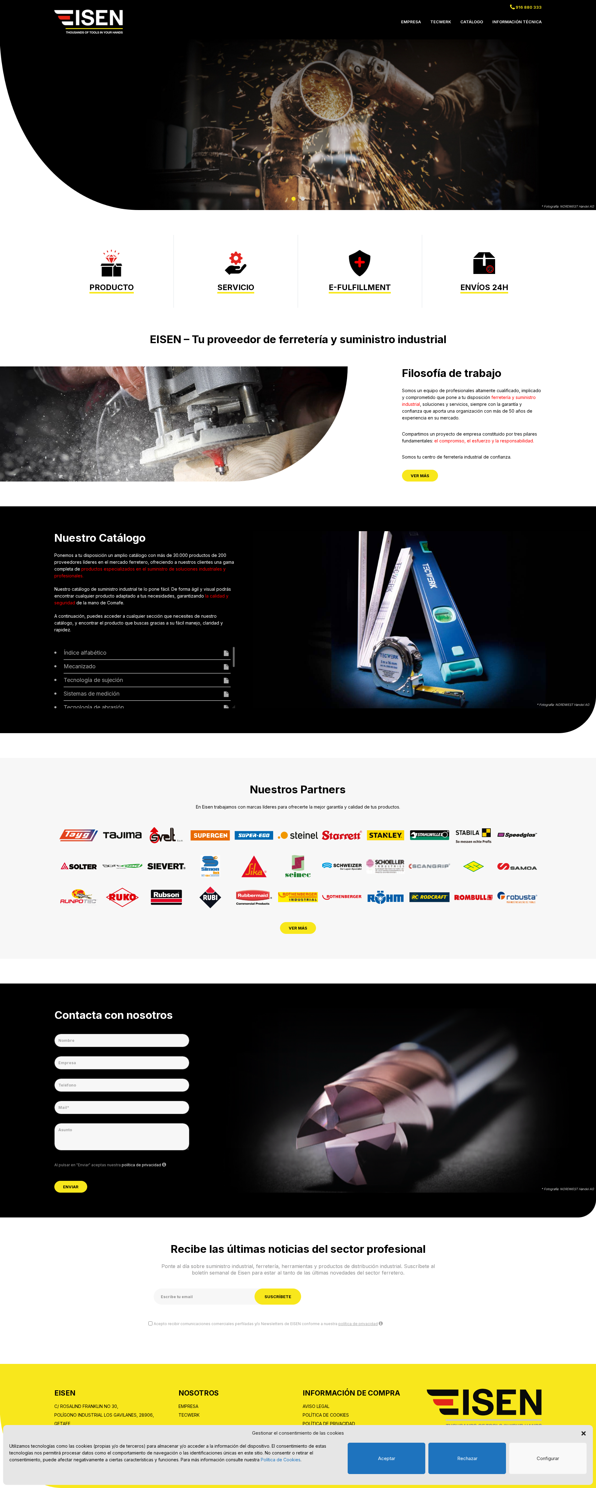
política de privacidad (141, 1165)
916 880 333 (529, 7)
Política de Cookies (280, 1459)
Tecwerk (440, 21)
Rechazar (467, 1458)
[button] (583, 1433)
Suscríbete (277, 1296)
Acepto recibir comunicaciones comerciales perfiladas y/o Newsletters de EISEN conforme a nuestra (266, 1323)
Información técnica (517, 21)
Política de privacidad (329, 1423)
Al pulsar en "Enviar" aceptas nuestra (107, 1165)
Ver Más (420, 475)
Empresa (411, 21)
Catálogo (471, 21)
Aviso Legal (316, 1406)
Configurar (548, 1458)
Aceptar (386, 1458)
